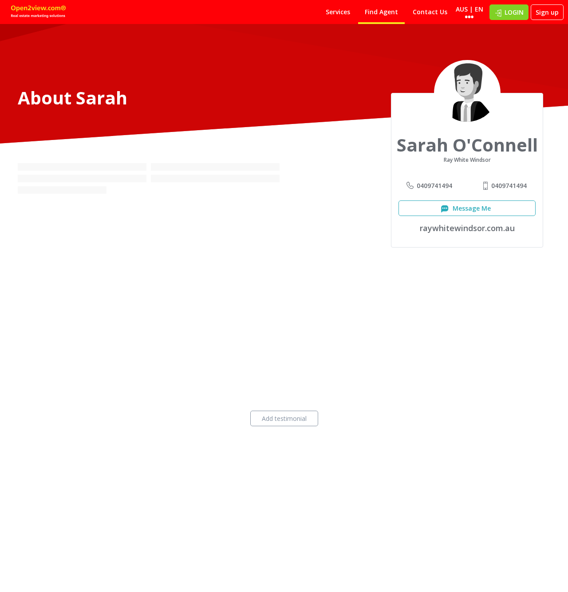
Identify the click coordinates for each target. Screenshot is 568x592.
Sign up (547, 12)
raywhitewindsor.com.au (467, 228)
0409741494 (434, 185)
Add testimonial (284, 418)
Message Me (471, 208)
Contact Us (430, 12)
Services (338, 12)
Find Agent (381, 12)
